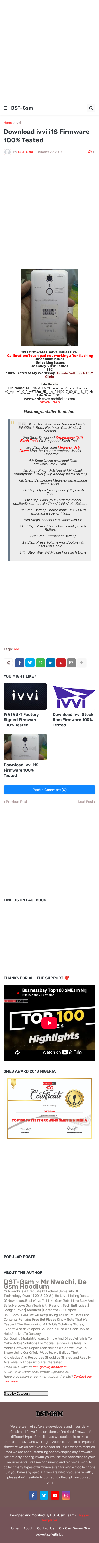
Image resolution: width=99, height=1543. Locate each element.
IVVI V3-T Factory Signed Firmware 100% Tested (21, 719)
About (27, 1528)
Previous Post (16, 802)
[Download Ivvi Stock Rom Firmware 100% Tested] (74, 696)
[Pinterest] (61, 662)
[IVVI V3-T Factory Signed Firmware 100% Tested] (25, 696)
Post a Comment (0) (50, 790)
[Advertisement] (49, 50)
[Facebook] (19, 662)
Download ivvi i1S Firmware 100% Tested (21, 770)
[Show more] (81, 662)
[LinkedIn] (50, 662)
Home (8, 122)
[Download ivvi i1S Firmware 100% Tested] (25, 747)
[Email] (71, 662)
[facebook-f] (33, 1495)
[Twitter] (30, 662)
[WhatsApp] (40, 662)
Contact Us (45, 1528)
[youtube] (55, 1495)
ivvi (18, 122)
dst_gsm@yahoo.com (50, 1367)
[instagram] (66, 1495)
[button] (5, 108)
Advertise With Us (49, 1534)
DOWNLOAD (49, 402)
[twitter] (44, 1495)
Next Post (85, 802)
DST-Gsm (22, 108)
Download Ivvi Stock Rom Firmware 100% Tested (73, 719)
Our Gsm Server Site (74, 1528)
